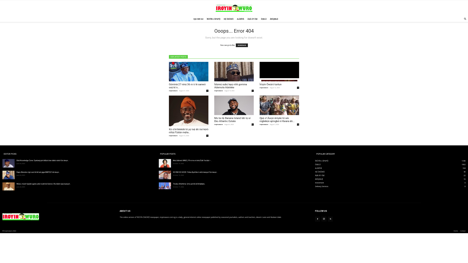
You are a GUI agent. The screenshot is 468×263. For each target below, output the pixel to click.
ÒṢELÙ (264, 19)
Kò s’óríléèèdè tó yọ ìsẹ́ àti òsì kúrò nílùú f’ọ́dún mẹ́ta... (188, 131)
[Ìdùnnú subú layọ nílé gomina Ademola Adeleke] (234, 71)
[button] (465, 19)
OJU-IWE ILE (198, 19)
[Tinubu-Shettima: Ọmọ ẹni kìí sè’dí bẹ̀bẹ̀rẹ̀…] (165, 185)
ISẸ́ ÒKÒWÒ (229, 19)
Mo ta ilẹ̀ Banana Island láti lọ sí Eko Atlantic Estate (232, 120)
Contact (463, 231)
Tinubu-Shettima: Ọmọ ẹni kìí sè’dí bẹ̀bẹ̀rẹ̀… (189, 184)
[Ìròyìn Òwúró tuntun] (279, 71)
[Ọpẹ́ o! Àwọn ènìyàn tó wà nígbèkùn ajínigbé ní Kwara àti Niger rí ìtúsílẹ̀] (279, 105)
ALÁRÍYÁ (240, 19)
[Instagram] (324, 218)
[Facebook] (317, 219)
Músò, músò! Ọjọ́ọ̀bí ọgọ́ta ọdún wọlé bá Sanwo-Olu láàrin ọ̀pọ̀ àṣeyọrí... (44, 184)
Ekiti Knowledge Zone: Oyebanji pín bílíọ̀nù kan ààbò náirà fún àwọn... (43, 160)
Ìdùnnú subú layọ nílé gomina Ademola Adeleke (230, 86)
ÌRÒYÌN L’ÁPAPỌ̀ (213, 19)
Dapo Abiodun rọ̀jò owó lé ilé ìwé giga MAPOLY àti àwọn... (38, 172)
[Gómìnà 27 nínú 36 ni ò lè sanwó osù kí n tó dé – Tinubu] (188, 71)
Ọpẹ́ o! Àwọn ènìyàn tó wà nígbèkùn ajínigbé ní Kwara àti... (277, 120)
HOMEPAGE (242, 45)
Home (456, 231)
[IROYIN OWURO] (234, 8)
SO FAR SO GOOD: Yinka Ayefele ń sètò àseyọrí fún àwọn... (195, 172)
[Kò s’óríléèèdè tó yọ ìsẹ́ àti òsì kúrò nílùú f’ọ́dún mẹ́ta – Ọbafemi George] (188, 111)
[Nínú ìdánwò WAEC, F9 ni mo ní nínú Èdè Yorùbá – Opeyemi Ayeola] (165, 163)
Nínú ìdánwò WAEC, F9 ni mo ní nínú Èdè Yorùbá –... (192, 160)
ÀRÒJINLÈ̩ (274, 19)
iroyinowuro (173, 91)
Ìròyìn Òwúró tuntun (271, 84)
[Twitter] (330, 219)
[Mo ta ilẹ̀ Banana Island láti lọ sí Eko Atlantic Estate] (234, 105)
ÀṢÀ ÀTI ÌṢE (253, 19)
